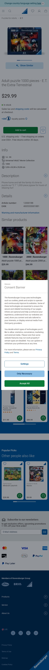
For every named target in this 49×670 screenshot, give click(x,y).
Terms (16, 352)
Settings (25, 364)
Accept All (25, 383)
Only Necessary (24, 373)
